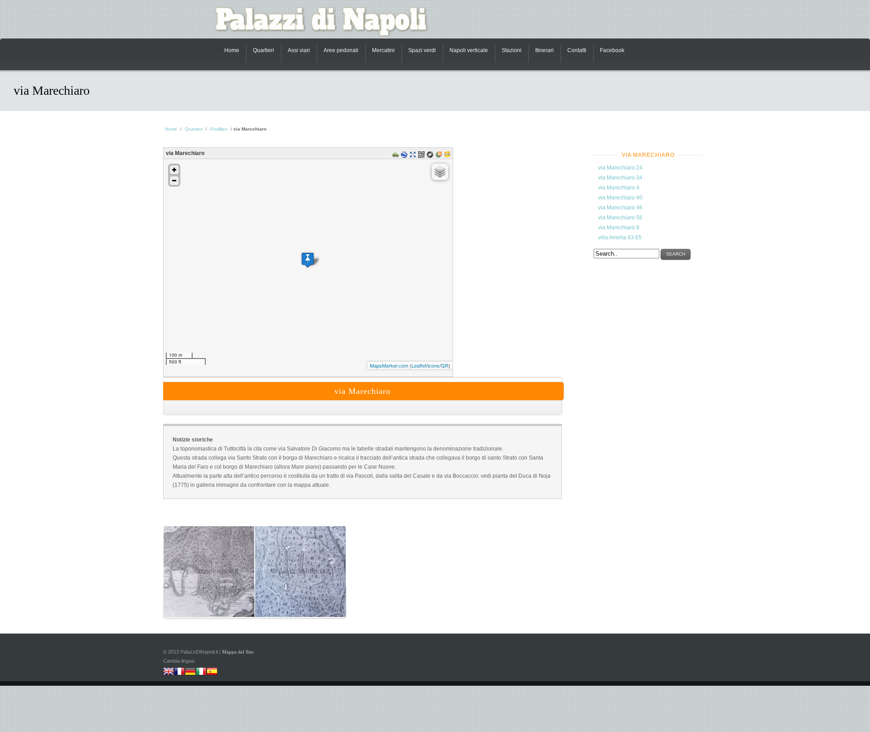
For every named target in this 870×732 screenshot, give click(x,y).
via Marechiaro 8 (618, 227)
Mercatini (383, 50)
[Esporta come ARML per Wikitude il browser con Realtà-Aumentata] (448, 156)
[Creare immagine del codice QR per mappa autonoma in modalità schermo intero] (422, 156)
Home (231, 50)
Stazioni (512, 50)
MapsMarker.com (389, 365)
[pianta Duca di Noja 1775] (209, 601)
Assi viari (299, 50)
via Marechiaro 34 (620, 178)
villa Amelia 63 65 (620, 237)
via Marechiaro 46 (620, 207)
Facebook (612, 50)
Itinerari (544, 50)
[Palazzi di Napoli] (326, 21)
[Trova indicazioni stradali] (396, 156)
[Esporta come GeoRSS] (439, 156)
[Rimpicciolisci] (174, 180)
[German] (190, 672)
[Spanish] (212, 672)
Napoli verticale (469, 50)
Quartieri (263, 50)
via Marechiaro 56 (620, 217)
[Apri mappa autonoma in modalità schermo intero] (414, 156)
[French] (179, 672)
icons (434, 365)
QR (445, 365)
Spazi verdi (422, 50)
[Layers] (440, 172)
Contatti (576, 50)
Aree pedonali (341, 50)
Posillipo (218, 128)
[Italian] (201, 672)
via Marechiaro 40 (620, 197)
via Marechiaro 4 (618, 187)
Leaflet (418, 365)
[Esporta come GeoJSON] (431, 156)
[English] (168, 672)
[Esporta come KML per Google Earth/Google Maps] (405, 156)
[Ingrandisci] (174, 169)
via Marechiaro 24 (620, 168)
